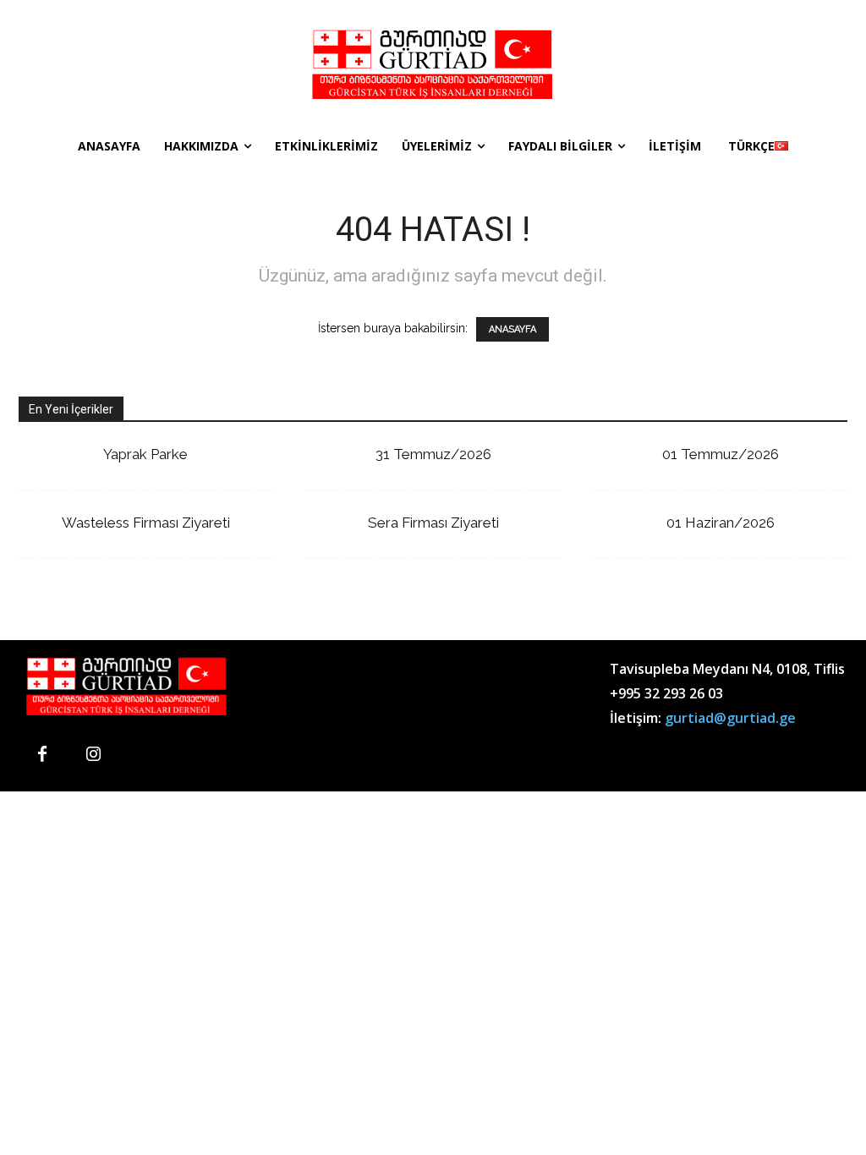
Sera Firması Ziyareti (433, 522)
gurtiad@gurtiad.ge (730, 718)
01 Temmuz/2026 (720, 454)
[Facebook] (42, 755)
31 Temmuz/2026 (433, 454)
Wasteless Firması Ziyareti (146, 522)
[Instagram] (93, 755)
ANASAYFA (512, 329)
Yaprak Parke (145, 454)
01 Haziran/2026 (720, 522)
